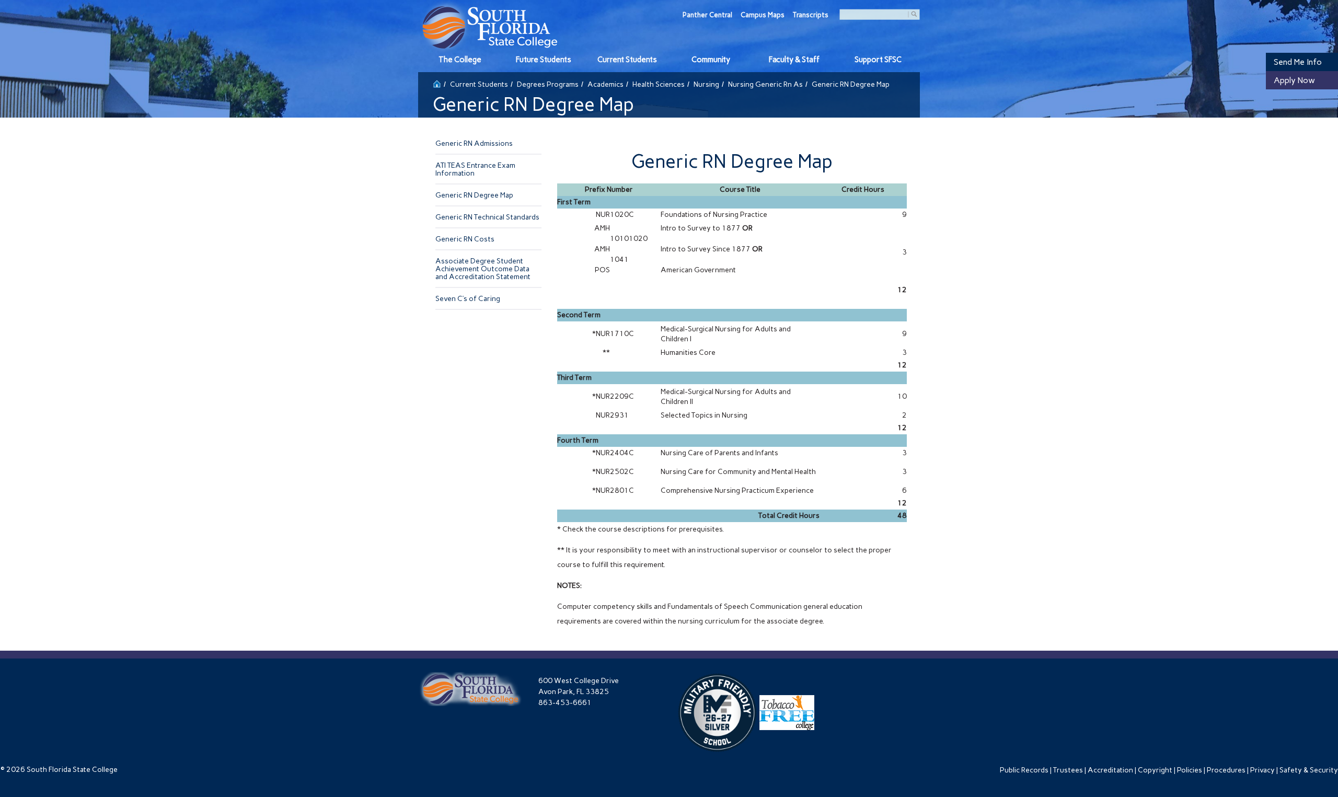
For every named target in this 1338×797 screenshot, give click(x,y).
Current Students (627, 59)
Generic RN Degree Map (474, 195)
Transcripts (810, 15)
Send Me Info (1298, 62)
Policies (1189, 770)
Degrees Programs (548, 84)
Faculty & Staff (794, 59)
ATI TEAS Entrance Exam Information (475, 169)
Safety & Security (1308, 770)
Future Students (543, 59)
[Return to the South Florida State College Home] (437, 82)
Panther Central (707, 15)
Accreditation (1110, 770)
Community (710, 59)
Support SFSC (878, 59)
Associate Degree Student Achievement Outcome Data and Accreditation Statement (482, 269)
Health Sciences (658, 84)
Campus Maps (763, 15)
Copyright (1155, 770)
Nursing (706, 84)
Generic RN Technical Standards (487, 217)
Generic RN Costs (464, 239)
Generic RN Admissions (474, 143)
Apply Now (1294, 80)
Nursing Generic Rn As (765, 84)
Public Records (1024, 770)
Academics (605, 84)
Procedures (1226, 770)
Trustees (1068, 770)
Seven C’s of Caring (467, 298)
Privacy (1262, 770)
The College (460, 59)
